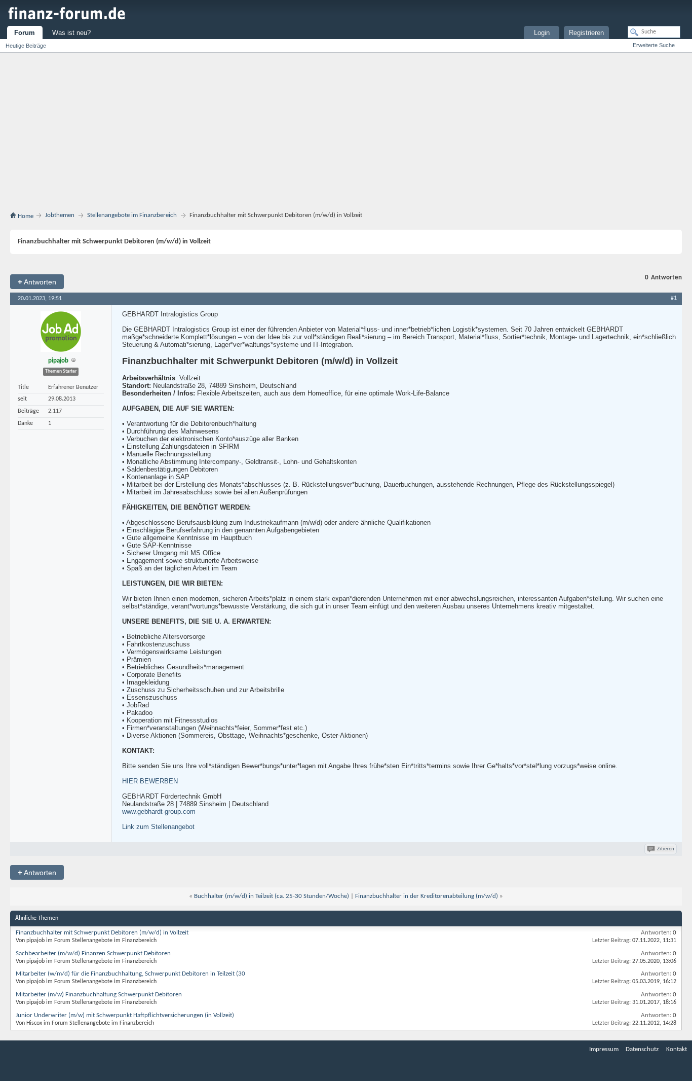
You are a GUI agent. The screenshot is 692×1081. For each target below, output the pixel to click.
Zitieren (665, 849)
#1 (674, 298)
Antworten (37, 281)
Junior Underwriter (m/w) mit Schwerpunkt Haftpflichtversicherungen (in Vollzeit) (125, 1015)
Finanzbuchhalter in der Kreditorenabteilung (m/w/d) (426, 896)
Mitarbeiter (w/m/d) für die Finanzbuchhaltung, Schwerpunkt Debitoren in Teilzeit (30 (130, 973)
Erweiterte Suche (654, 45)
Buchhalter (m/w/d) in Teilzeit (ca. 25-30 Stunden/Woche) (271, 896)
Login (542, 33)
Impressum (604, 1049)
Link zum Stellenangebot (158, 827)
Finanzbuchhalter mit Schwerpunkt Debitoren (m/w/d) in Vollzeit (102, 932)
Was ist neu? (71, 33)
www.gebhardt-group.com (159, 811)
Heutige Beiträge (26, 46)
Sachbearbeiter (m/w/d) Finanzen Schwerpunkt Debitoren (93, 953)
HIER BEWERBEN (150, 781)
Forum (24, 33)
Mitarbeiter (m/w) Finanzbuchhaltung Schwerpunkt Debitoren (99, 994)
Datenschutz (642, 1049)
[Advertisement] (346, 134)
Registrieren (586, 33)
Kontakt (676, 1049)
